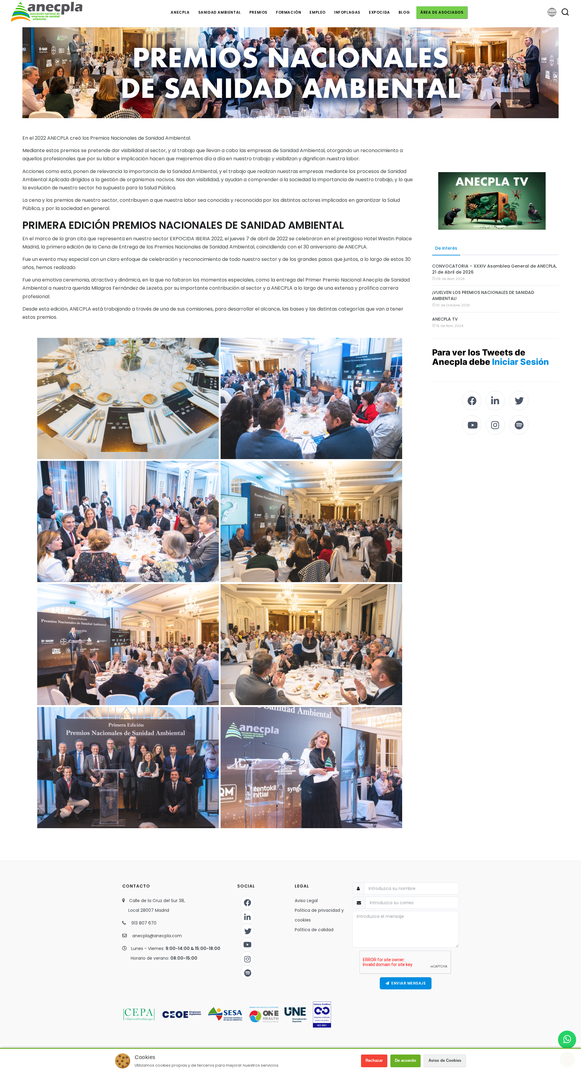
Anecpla (180, 12)
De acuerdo (405, 1060)
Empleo (318, 12)
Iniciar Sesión (520, 362)
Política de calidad (314, 930)
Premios (258, 12)
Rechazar (374, 1060)
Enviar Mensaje (407, 983)
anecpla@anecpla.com (157, 936)
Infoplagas (347, 12)
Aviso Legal (306, 901)
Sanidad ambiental (219, 12)
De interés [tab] (446, 248)
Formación (288, 12)
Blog (404, 12)
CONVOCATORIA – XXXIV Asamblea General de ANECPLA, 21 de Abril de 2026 (494, 269)
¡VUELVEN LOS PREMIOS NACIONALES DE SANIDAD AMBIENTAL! (483, 295)
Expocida (379, 12)
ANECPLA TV (445, 319)
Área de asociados (441, 12)
